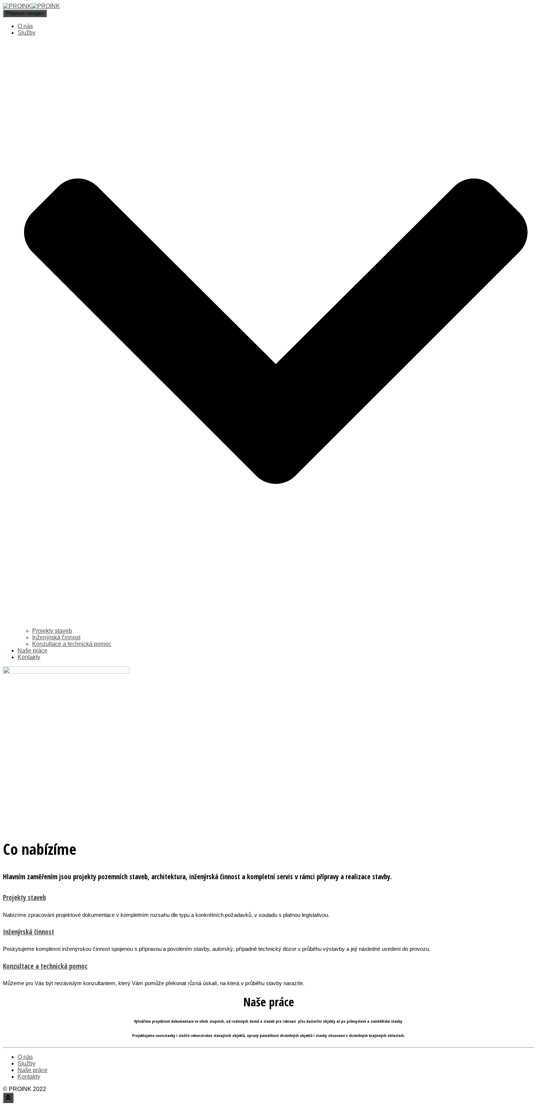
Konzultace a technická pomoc (71, 644)
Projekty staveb (52, 631)
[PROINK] (31, 6)
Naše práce (32, 650)
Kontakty (29, 657)
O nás (25, 26)
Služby (26, 1063)
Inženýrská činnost (56, 637)
